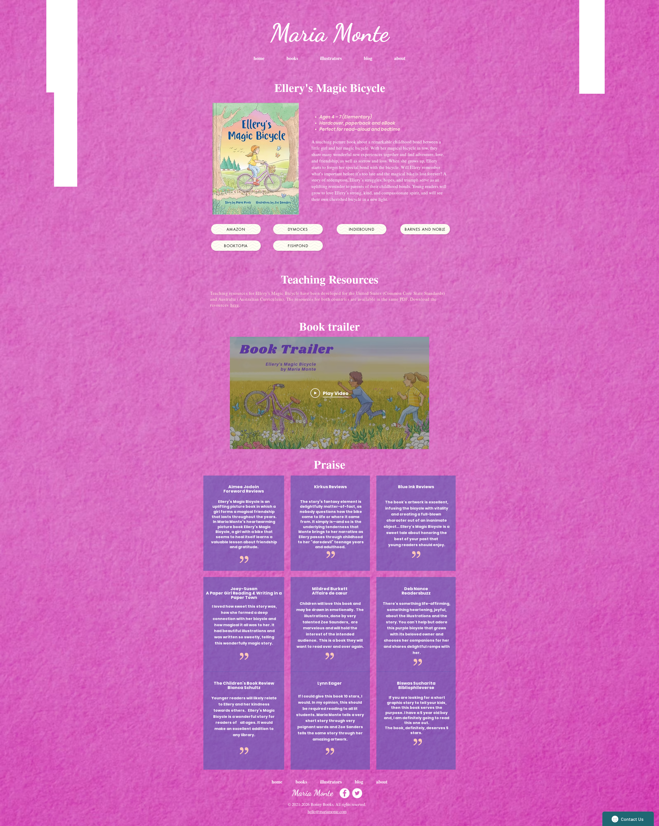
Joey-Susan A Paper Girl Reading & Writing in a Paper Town (244, 593)
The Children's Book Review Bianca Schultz (244, 685)
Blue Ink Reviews (416, 487)
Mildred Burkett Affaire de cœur (330, 591)
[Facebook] (345, 793)
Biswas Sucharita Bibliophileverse (416, 685)
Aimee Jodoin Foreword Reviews (243, 489)
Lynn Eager (329, 683)
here (234, 305)
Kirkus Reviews (330, 487)
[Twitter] (357, 793)
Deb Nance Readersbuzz (416, 591)
